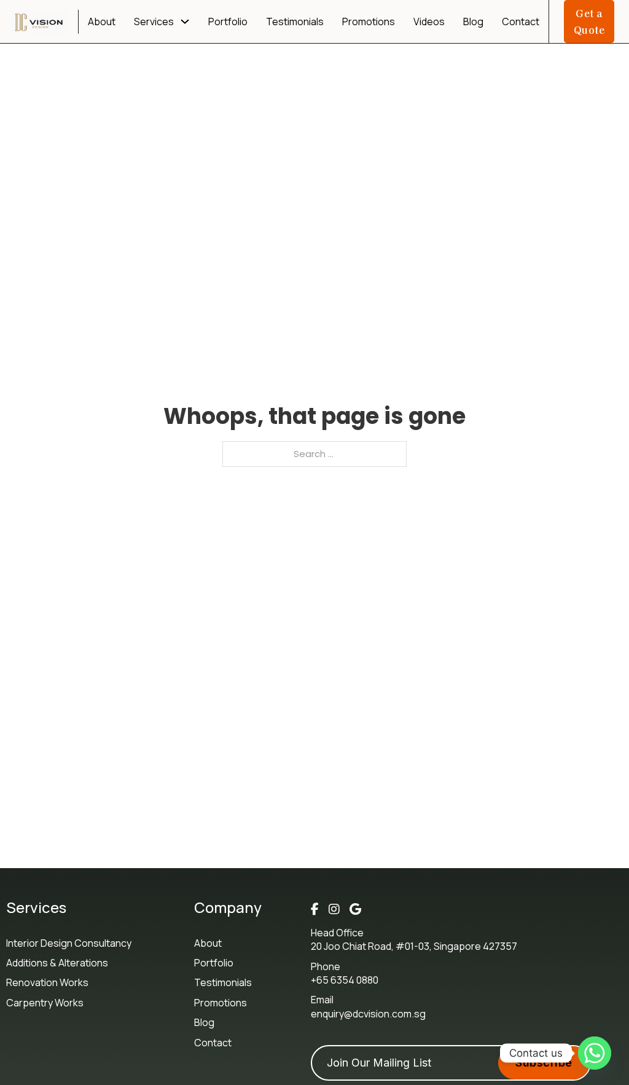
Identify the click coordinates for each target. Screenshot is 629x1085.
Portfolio (228, 21)
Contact (520, 21)
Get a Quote (589, 21)
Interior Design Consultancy (68, 943)
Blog (473, 21)
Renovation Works (47, 982)
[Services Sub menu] (185, 21)
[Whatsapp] (594, 1053)
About (101, 21)
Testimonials (295, 21)
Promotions (368, 21)
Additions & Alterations (57, 962)
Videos (429, 21)
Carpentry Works (45, 1002)
